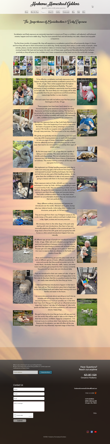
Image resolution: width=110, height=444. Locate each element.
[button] (93, 7)
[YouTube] (95, 432)
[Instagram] (88, 432)
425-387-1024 (90, 374)
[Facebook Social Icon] (92, 432)
